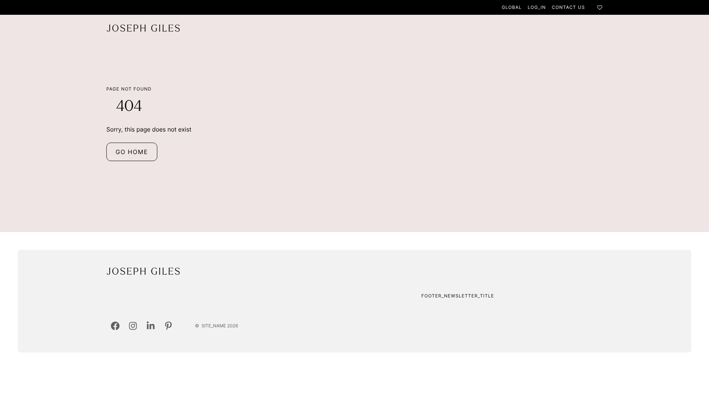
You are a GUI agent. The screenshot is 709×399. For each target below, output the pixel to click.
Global (512, 7)
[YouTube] (168, 326)
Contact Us (568, 7)
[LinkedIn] (151, 326)
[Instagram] (133, 326)
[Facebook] (115, 326)
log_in (537, 7)
